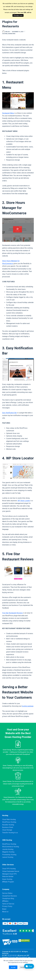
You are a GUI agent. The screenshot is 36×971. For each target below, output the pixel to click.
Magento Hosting (8, 852)
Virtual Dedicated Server (10, 871)
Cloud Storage (7, 830)
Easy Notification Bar (9, 413)
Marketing (11, 33)
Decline (22, 967)
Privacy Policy (7, 906)
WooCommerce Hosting (10, 847)
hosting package (27, 706)
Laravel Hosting (7, 857)
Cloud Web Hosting (9, 819)
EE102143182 (12, 955)
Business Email (7, 827)
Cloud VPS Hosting (9, 869)
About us (5, 912)
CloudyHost (23, 957)
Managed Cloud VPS (9, 874)
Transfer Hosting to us (10, 833)
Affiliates (5, 901)
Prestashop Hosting (9, 855)
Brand (4, 909)
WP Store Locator (24, 501)
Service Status (7, 893)
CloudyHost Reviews (9, 896)
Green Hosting (7, 879)
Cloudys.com (18, 15)
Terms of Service (8, 904)
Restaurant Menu (8, 113)
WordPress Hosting (9, 822)
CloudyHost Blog (8, 898)
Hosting (5, 33)
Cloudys (12, 957)
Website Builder (7, 876)
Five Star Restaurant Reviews (12, 613)
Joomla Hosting (7, 849)
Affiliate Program (8, 882)
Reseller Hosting (8, 825)
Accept (13, 967)
